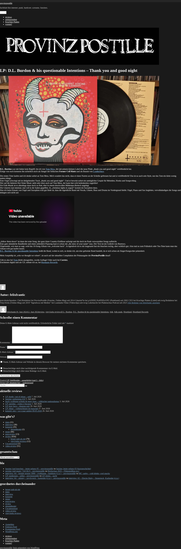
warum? (8, 24)
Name (3, 347)
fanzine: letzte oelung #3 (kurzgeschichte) (73, 469)
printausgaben (11, 19)
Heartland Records (140, 312)
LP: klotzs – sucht (49, 476)
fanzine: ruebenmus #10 (15, 399)
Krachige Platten (12, 22)
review (41, 312)
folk (111, 312)
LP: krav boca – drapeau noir (17, 406)
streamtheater (16, 429)
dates (7, 422)
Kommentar (6, 342)
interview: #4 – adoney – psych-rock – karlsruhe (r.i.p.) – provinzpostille (35, 478)
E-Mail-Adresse (7, 352)
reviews (8, 17)
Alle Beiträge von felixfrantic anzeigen (143, 303)
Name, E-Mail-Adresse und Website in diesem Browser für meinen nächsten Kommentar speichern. (44, 362)
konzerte (8, 427)
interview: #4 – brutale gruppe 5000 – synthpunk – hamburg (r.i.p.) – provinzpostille (40, 473)
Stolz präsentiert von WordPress (26, 548)
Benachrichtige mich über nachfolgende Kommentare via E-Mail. (30, 368)
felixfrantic (11, 312)
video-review (10, 446)
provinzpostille (6, 3)
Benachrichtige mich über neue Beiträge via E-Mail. (25, 371)
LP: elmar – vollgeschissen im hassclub (21, 408)
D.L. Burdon (66, 312)
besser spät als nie (18, 439)
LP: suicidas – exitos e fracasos (18, 404)
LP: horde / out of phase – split (18, 397)
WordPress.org (11, 531)
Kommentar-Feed (12, 529)
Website (3, 357)
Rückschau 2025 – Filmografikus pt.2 (63, 471)
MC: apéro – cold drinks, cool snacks (94, 473)
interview (9, 424)
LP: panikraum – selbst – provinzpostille (22, 476)
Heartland (127, 312)
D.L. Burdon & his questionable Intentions (91, 312)
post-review (10, 434)
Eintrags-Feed (11, 527)
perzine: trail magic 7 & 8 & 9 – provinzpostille (25, 471)
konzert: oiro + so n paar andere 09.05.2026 (23, 411)
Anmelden (9, 524)
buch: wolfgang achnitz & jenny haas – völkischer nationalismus (32, 401)
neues (7, 432)
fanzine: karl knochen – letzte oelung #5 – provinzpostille (29, 469)
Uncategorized (11, 444)
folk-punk (118, 312)
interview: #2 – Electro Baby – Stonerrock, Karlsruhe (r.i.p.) (94, 478)
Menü (3, 13)
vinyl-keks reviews (53, 312)
